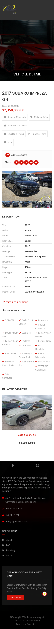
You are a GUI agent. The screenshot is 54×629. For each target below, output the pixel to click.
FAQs (8, 545)
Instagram (37, 465)
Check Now (15, 597)
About (9, 540)
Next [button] (45, 186)
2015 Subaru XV (27, 435)
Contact (10, 555)
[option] (27, 186)
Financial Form (39, 133)
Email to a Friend (16, 133)
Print (10, 142)
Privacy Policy (33, 620)
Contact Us (19, 620)
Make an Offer (41, 117)
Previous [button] (8, 186)
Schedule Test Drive (17, 125)
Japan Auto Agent (35, 617)
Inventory (10, 550)
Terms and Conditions (26, 624)
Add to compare (19, 154)
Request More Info (17, 117)
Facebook (12, 465)
